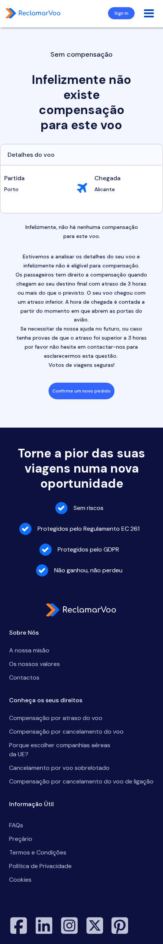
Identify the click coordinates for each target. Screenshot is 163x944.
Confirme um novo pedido (81, 391)
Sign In (121, 13)
